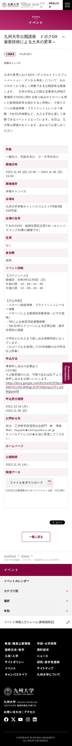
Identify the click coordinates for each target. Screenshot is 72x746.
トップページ (10, 556)
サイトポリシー (14, 662)
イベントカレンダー (16, 581)
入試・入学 (11, 656)
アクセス (29, 712)
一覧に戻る (36, 536)
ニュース (42, 656)
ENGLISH (54, 4)
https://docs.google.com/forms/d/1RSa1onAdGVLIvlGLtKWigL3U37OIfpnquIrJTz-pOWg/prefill (35, 387)
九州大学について (48, 674)
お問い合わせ (13, 712)
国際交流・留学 (14, 650)
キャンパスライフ (16, 674)
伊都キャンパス (12, 63)
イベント (25, 556)
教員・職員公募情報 (17, 643)
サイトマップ (45, 668)
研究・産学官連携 (48, 662)
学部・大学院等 (47, 643)
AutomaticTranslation (67, 373)
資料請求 (43, 650)
